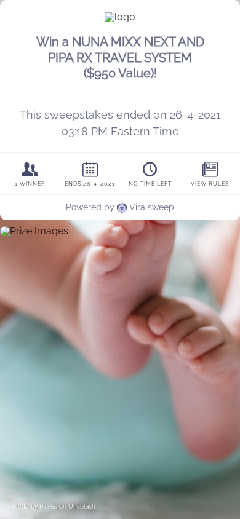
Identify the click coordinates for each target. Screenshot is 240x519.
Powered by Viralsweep (120, 207)
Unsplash (81, 506)
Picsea (48, 506)
